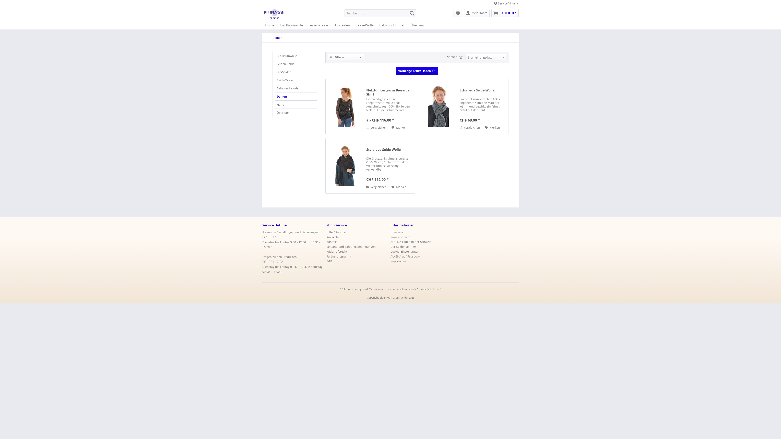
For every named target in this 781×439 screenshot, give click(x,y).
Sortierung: (455, 57)
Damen (282, 96)
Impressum (398, 261)
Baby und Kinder (288, 88)
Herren (281, 104)
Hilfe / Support (336, 232)
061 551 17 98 (272, 262)
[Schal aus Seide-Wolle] (438, 106)
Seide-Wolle (285, 80)
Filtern (339, 57)
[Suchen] (412, 13)
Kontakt (331, 242)
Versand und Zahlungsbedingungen (351, 247)
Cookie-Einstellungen (404, 251)
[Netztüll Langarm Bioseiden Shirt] (345, 106)
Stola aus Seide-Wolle (383, 150)
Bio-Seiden (284, 72)
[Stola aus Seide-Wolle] (345, 165)
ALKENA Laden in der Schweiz (410, 242)
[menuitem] (380, 13)
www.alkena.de (400, 237)
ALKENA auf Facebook (405, 256)
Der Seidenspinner (403, 247)
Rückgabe (333, 237)
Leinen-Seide (286, 64)
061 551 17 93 (272, 237)
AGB (329, 261)
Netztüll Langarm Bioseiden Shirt (389, 92)
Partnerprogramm (338, 256)
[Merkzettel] (458, 13)
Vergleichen (378, 127)
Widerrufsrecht (336, 251)
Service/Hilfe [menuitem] (506, 3)
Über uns (283, 113)
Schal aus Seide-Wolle (477, 90)
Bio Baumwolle (287, 56)
